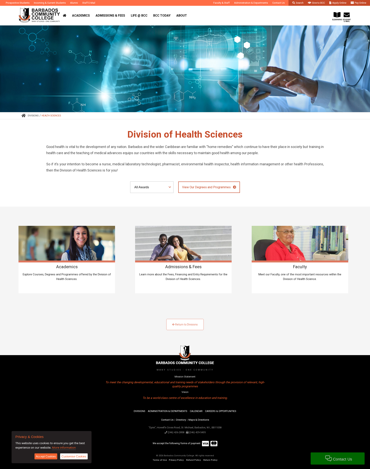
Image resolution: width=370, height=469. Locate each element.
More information (64, 447)
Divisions (33, 115)
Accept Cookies (46, 456)
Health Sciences (51, 115)
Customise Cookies (73, 456)
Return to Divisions (186, 324)
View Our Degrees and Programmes (207, 187)
